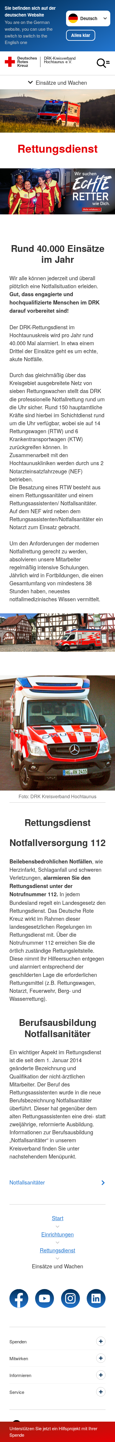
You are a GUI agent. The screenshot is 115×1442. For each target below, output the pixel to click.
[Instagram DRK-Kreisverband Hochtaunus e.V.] (70, 1298)
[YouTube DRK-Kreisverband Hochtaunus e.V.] (44, 1298)
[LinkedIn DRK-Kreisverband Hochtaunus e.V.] (96, 1298)
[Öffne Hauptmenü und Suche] (103, 63)
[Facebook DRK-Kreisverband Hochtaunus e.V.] (18, 1298)
